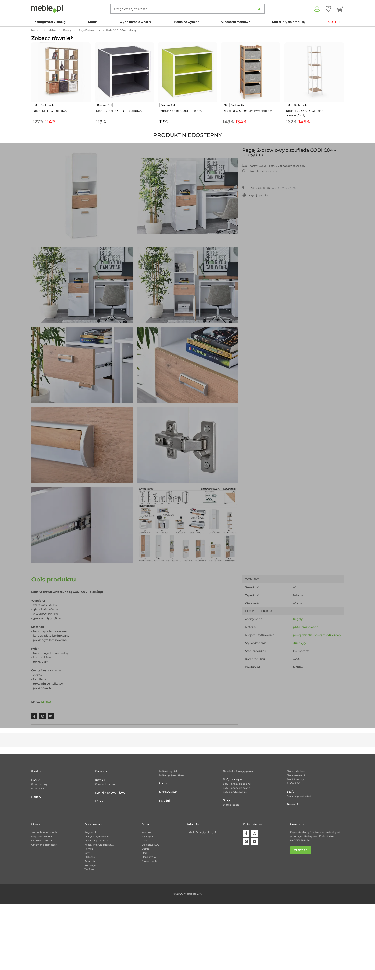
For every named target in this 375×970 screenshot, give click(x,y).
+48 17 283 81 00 (201, 832)
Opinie (145, 848)
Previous (30, 88)
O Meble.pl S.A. (150, 844)
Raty (87, 852)
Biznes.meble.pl (151, 861)
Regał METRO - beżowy (50, 111)
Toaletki (292, 804)
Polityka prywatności (96, 836)
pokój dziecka (302, 635)
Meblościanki (168, 792)
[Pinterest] (246, 841)
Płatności (89, 856)
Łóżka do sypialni (169, 771)
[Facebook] (246, 833)
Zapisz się (300, 850)
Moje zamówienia (41, 836)
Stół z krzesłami (296, 775)
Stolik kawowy (295, 779)
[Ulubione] (328, 9)
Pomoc (88, 848)
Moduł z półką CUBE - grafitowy (119, 111)
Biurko (36, 771)
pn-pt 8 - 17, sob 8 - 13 (272, 187)
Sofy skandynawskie (235, 791)
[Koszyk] (340, 9)
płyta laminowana (305, 627)
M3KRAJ (47, 702)
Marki (145, 852)
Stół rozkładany (296, 771)
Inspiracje (90, 865)
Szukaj (258, 8)
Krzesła (100, 780)
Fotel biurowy (39, 784)
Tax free (89, 869)
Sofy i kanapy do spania (236, 787)
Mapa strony (149, 856)
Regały (298, 619)
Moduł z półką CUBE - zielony (180, 111)
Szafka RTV (293, 783)
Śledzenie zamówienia (44, 832)
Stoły (226, 800)
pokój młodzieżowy (327, 635)
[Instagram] (254, 833)
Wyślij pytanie (258, 195)
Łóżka (99, 801)
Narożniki (165, 800)
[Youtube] (254, 841)
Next (345, 88)
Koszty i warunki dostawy (99, 844)
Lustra (163, 783)
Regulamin (90, 832)
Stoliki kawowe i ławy (110, 792)
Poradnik (89, 861)
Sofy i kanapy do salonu (237, 783)
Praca (145, 840)
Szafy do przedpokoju (299, 796)
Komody (101, 771)
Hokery (36, 796)
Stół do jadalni (231, 804)
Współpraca (148, 836)
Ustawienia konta (41, 840)
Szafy (290, 791)
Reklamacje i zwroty (96, 840)
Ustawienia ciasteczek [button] (44, 844)
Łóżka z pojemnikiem (171, 775)
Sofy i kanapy (232, 779)
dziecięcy (299, 643)
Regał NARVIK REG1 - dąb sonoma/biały (304, 113)
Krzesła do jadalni (105, 784)
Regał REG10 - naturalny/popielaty (247, 111)
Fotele (35, 780)
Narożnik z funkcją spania (238, 771)
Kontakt (146, 832)
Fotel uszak (38, 788)
